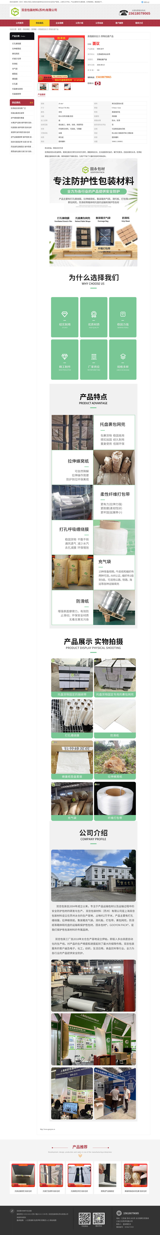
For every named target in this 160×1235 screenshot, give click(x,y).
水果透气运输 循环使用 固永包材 (22, 123)
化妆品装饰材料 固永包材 (107, 1191)
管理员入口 (45, 1220)
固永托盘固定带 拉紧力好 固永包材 (22, 142)
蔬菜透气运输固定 (23, 1191)
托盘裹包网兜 (17, 89)
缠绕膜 (14, 79)
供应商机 (39, 23)
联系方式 (139, 23)
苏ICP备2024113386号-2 (40, 1214)
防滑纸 (34, 29)
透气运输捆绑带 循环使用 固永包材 (22, 137)
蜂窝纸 (14, 74)
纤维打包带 (16, 59)
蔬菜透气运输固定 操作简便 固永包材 (136, 1191)
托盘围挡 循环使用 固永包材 (21, 127)
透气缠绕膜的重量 (17, 118)
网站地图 (53, 1220)
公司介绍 (79, 23)
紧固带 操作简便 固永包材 (20, 132)
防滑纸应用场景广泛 (18, 108)
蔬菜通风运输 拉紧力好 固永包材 (22, 151)
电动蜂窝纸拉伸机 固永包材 (79, 1191)
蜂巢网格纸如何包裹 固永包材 (51, 1191)
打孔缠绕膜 (16, 44)
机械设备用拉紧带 (17, 113)
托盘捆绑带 (16, 94)
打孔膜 (14, 84)
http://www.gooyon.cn (47, 1129)
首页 (19, 29)
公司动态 (99, 23)
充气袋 (14, 69)
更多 (31, 103)
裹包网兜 (15, 54)
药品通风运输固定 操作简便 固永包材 (22, 147)
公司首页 (19, 23)
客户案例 (119, 23)
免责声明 (37, 1220)
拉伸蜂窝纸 (16, 49)
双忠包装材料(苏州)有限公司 (58, 1214)
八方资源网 (29, 1220)
